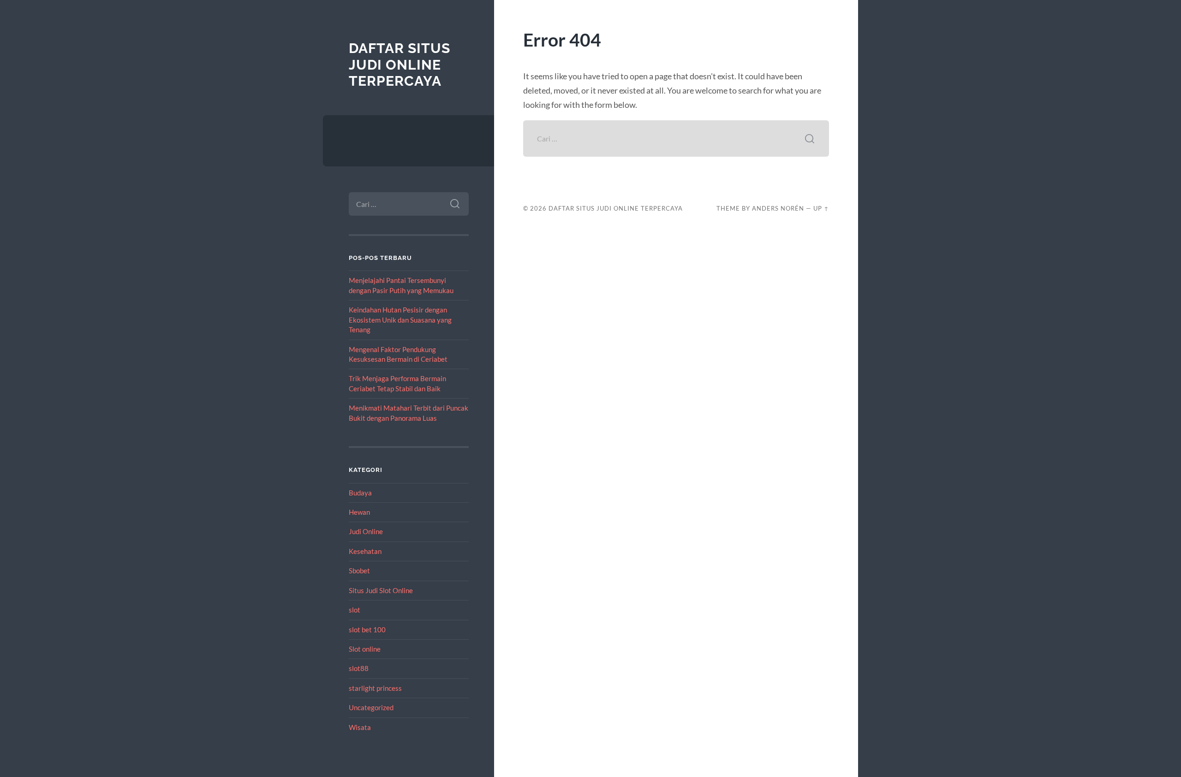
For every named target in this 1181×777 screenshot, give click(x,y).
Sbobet (359, 570)
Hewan (359, 512)
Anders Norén (778, 208)
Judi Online (366, 531)
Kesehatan (365, 551)
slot (354, 610)
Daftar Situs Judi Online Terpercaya (399, 64)
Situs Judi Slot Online (381, 590)
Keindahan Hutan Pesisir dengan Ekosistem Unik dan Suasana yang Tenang (400, 320)
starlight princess (375, 688)
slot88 (359, 668)
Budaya (360, 493)
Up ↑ (821, 208)
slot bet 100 (367, 629)
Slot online (365, 649)
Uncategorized (371, 707)
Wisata (360, 727)
